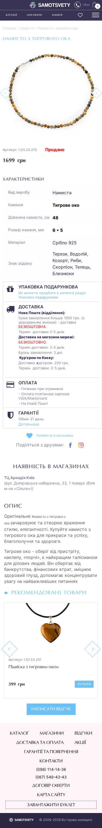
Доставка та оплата (40, 743)
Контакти (51, 761)
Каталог (11, 15)
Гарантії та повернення (51, 752)
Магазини (34, 15)
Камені (57, 15)
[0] (94, 4)
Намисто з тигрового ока (58, 28)
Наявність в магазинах (54, 435)
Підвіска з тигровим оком (33, 667)
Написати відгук (51, 709)
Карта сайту (51, 795)
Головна (9, 28)
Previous (9, 649)
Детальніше (28, 424)
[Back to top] (90, 816)
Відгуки (83, 733)
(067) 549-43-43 (51, 777)
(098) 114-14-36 (51, 769)
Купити (84, 684)
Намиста (27, 28)
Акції (80, 743)
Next (92, 649)
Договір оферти (51, 786)
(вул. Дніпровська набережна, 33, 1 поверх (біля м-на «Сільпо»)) (49, 483)
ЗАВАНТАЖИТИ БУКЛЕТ (51, 805)
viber (86, 5)
